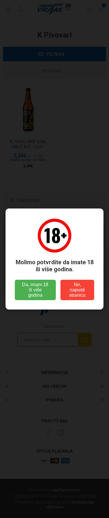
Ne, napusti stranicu (77, 290)
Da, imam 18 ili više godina (35, 290)
